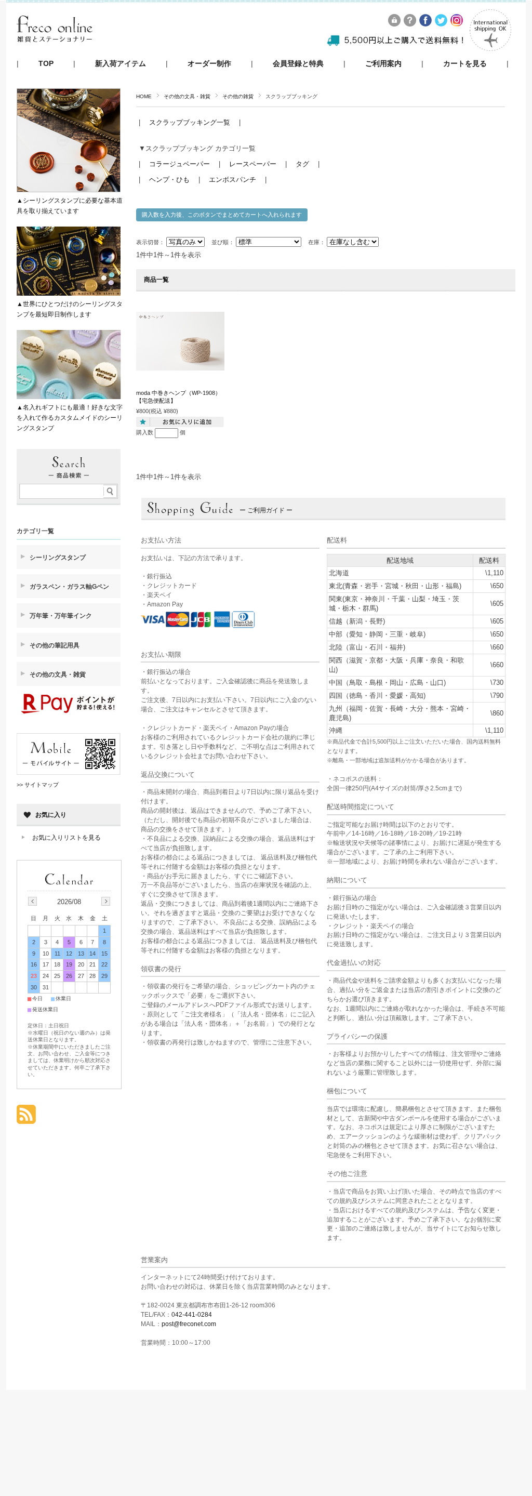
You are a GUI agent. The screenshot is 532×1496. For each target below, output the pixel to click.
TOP (46, 64)
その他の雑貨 (238, 96)
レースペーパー (252, 164)
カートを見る (465, 64)
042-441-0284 (191, 1314)
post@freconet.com (189, 1324)
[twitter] (441, 23)
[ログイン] (395, 23)
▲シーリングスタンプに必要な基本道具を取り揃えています (70, 206)
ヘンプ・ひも (169, 179)
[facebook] (426, 23)
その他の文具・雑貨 (187, 96)
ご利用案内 (383, 64)
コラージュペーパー (179, 164)
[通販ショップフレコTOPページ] (54, 51)
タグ (302, 164)
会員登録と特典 (298, 64)
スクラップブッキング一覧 (190, 122)
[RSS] (26, 1118)
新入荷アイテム (120, 64)
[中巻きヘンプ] (180, 365)
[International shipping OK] (490, 48)
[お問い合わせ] (410, 23)
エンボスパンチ (232, 179)
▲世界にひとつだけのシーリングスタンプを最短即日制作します (70, 309)
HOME (144, 96)
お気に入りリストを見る (66, 837)
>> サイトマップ (38, 785)
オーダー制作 (209, 64)
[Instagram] (457, 23)
